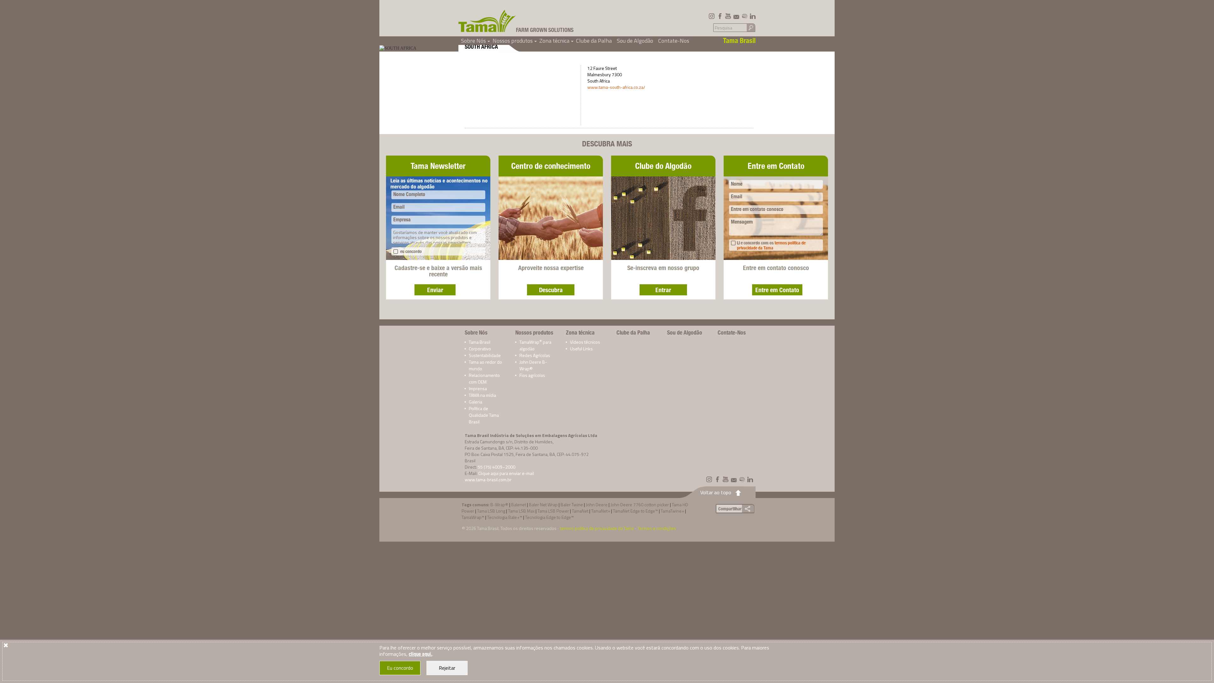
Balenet (518, 504)
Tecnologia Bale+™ (504, 517)
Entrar (663, 289)
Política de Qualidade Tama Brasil (484, 415)
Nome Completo (409, 194)
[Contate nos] (736, 16)
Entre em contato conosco (757, 209)
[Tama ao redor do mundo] (744, 16)
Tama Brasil (479, 342)
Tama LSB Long (491, 511)
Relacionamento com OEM (484, 378)
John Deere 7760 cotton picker (639, 504)
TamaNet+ (600, 511)
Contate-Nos (673, 40)
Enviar (435, 289)
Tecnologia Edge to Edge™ (549, 517)
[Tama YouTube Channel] (728, 16)
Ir (750, 27)
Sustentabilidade (485, 355)
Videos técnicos (585, 342)
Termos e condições (657, 528)
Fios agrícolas (532, 375)
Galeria (475, 401)
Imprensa (478, 388)
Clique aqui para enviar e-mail (506, 473)
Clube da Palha (594, 40)
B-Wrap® (499, 504)
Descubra (551, 289)
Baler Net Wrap (543, 504)
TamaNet (580, 511)
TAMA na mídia (482, 395)
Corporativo (480, 348)
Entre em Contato (777, 289)
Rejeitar (447, 668)
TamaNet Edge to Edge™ (635, 511)
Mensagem (742, 222)
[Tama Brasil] (487, 21)
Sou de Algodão (635, 40)
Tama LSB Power (553, 511)
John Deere (597, 504)
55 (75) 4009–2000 (496, 467)
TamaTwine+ (672, 511)
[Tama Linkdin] (753, 16)
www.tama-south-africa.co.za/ (616, 87)
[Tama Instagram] (711, 16)
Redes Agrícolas (534, 355)
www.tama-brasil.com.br (488, 479)
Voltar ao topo (715, 492)
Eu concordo (400, 668)
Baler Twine (572, 504)
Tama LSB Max (521, 511)
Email (399, 207)
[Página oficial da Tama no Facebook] (720, 16)
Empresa (402, 220)
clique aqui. (420, 654)
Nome (736, 184)
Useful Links (581, 348)
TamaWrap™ (473, 517)
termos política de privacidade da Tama (771, 245)
